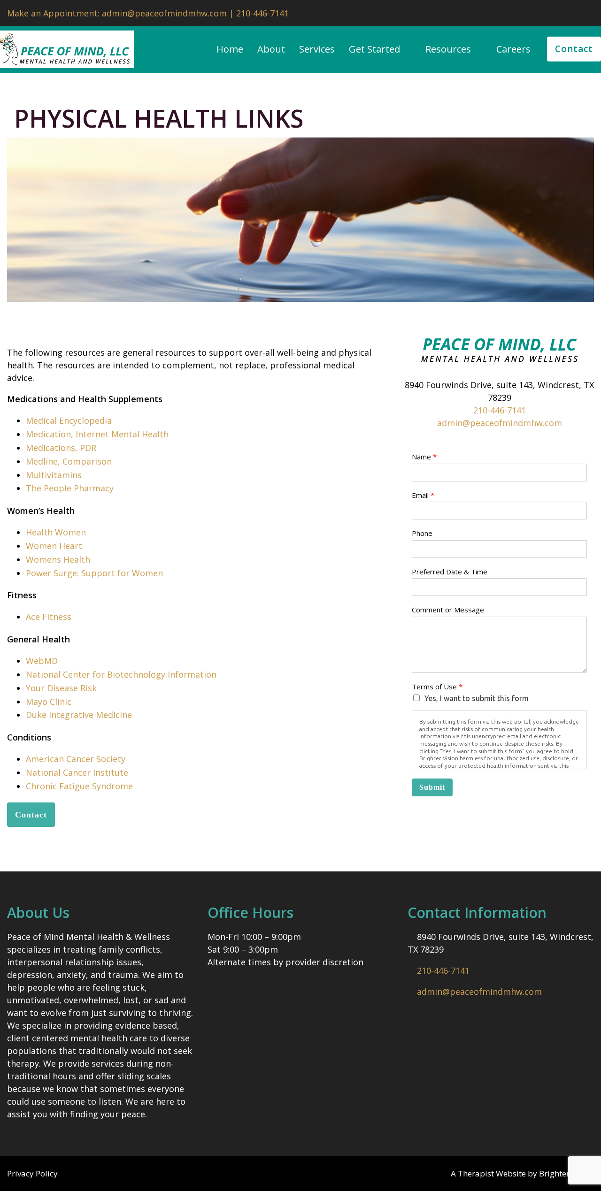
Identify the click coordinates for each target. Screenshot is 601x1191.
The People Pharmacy (70, 488)
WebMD (42, 660)
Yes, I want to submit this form (476, 698)
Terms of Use (437, 686)
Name (424, 456)
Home (229, 49)
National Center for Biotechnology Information (121, 674)
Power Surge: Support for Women (94, 573)
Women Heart (54, 545)
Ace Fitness (48, 616)
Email (423, 495)
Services (317, 49)
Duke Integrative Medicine (79, 714)
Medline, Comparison (69, 461)
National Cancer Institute (77, 772)
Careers (513, 49)
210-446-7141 (499, 410)
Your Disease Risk (61, 688)
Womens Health (58, 559)
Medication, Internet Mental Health (97, 434)
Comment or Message (448, 609)
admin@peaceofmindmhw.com (499, 422)
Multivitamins (54, 475)
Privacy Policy (32, 1173)
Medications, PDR (61, 447)
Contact (574, 49)
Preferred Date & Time (449, 571)
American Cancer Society (75, 758)
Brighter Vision (566, 1173)
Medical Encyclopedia (69, 420)
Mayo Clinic (48, 701)
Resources (448, 49)
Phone (422, 533)
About (271, 49)
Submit (432, 787)
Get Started (374, 49)
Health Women (56, 532)
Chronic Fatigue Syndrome (79, 786)
